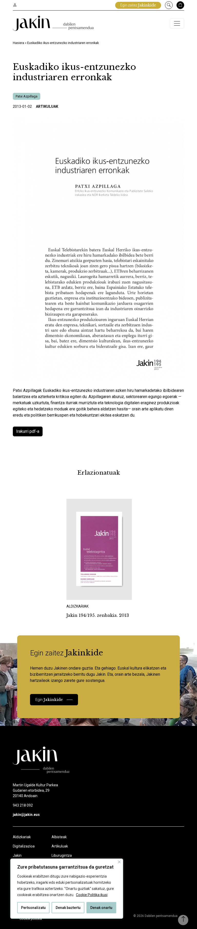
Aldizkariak (22, 837)
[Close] (119, 862)
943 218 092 (23, 805)
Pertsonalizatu (33, 908)
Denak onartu (101, 908)
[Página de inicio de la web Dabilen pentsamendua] (53, 23)
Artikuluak (47, 106)
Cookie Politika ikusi (91, 895)
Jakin (17, 855)
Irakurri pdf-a (27, 431)
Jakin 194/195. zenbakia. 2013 (97, 615)
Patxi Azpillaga (26, 96)
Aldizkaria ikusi (84, 593)
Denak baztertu (68, 908)
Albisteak (59, 837)
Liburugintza (62, 855)
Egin (49, 699)
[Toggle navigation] (177, 23)
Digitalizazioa (24, 846)
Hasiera (18, 43)
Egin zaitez (138, 5)
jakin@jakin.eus (26, 815)
